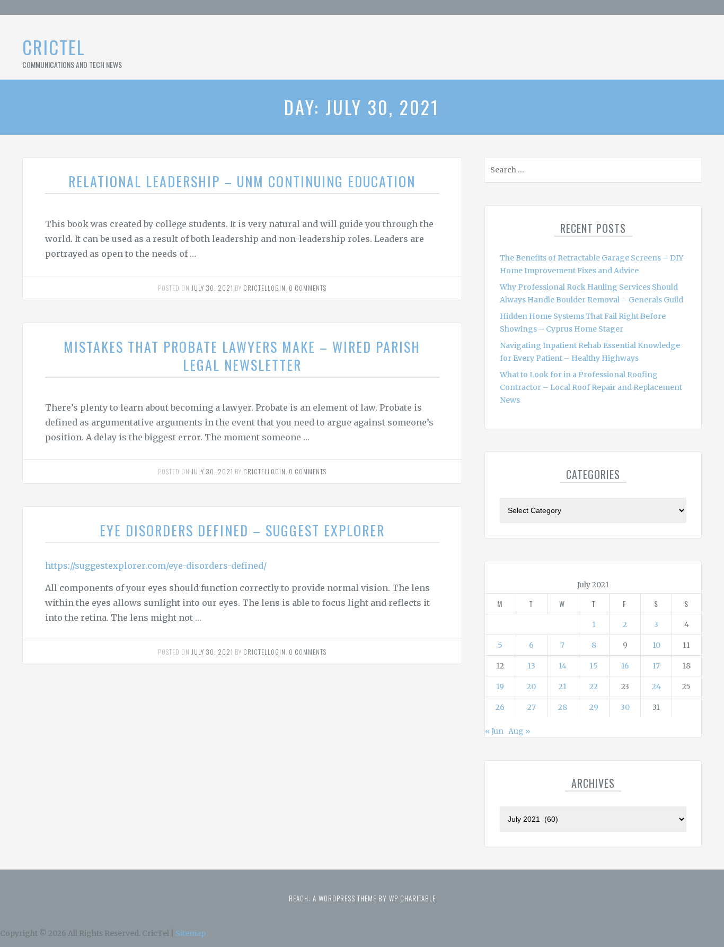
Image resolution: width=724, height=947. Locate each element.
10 (656, 645)
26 (500, 707)
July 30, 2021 (212, 287)
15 (593, 666)
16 (625, 666)
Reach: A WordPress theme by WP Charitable (362, 898)
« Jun (494, 731)
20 (531, 686)
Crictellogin (264, 287)
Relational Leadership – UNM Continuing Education (242, 181)
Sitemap (190, 933)
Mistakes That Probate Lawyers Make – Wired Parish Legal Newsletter (242, 355)
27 (531, 707)
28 (562, 707)
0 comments (307, 287)
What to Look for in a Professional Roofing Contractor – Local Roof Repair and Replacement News (591, 387)
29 (593, 707)
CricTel (53, 46)
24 (656, 686)
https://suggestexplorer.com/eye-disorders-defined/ (156, 565)
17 (656, 666)
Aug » (519, 731)
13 (531, 666)
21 (563, 686)
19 (500, 686)
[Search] (692, 172)
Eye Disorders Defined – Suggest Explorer (242, 530)
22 (593, 686)
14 (563, 666)
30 (625, 707)
